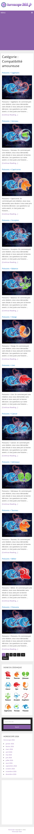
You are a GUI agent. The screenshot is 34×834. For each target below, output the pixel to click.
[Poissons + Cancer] (17, 428)
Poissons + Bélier (9, 559)
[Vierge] (25, 690)
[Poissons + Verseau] (17, 136)
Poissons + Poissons (10, 607)
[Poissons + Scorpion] (17, 235)
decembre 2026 (11, 774)
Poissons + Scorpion (10, 220)
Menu (3, 13)
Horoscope (11, 830)
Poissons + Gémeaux (10, 462)
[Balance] (8, 700)
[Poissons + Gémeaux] (17, 477)
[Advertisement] (17, 32)
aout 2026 (9, 763)
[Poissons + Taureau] (17, 525)
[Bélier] (8, 679)
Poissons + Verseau (10, 121)
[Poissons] (25, 711)
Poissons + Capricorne (11, 169)
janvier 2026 (10, 744)
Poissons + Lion (8, 365)
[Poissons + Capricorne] (17, 184)
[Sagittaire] (25, 700)
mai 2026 (9, 755)
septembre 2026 (11, 766)
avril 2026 (9, 752)
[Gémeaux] (25, 679)
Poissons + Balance (10, 268)
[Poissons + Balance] (17, 283)
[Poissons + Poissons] (17, 622)
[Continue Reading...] (10, 115)
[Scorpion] (17, 700)
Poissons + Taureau (10, 510)
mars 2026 (9, 749)
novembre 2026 (11, 771)
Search (17, 727)
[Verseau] (17, 711)
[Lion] (17, 690)
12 (23, 655)
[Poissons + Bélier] (17, 573)
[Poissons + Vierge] (17, 331)
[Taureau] (17, 679)
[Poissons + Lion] (17, 380)
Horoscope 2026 (9, 740)
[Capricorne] (8, 711)
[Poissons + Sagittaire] (17, 87)
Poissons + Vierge (9, 317)
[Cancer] (8, 690)
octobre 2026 (10, 769)
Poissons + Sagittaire (10, 72)
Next (5, 658)
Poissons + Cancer (9, 413)
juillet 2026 (9, 760)
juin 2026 (9, 758)
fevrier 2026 (10, 746)
